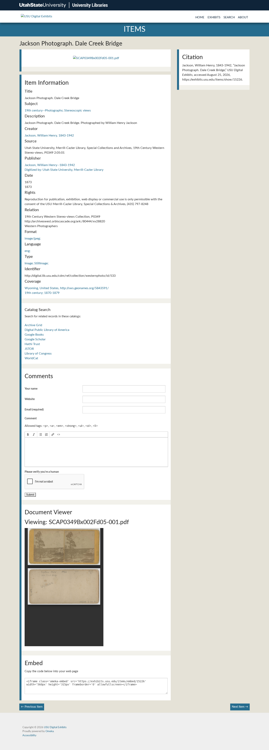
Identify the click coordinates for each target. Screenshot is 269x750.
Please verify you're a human (42, 472)
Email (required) (34, 409)
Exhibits (214, 17)
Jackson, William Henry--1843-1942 (50, 165)
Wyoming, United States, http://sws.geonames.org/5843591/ (67, 288)
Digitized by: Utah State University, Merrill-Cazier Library (64, 169)
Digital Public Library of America (47, 329)
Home (199, 17)
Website (30, 399)
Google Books (34, 334)
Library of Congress (38, 353)
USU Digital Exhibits (55, 727)
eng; (27, 250)
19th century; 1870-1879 (42, 292)
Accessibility (29, 735)
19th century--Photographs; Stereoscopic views (58, 110)
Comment (31, 418)
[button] (28, 434)
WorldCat (31, 358)
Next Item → (240, 706)
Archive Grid (33, 325)
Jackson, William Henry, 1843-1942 (49, 135)
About (243, 17)
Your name (31, 388)
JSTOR (29, 348)
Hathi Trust (32, 344)
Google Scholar (35, 339)
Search (229, 17)
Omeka (49, 731)
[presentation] (28, 434)
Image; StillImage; (36, 263)
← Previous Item (32, 706)
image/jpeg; (33, 238)
